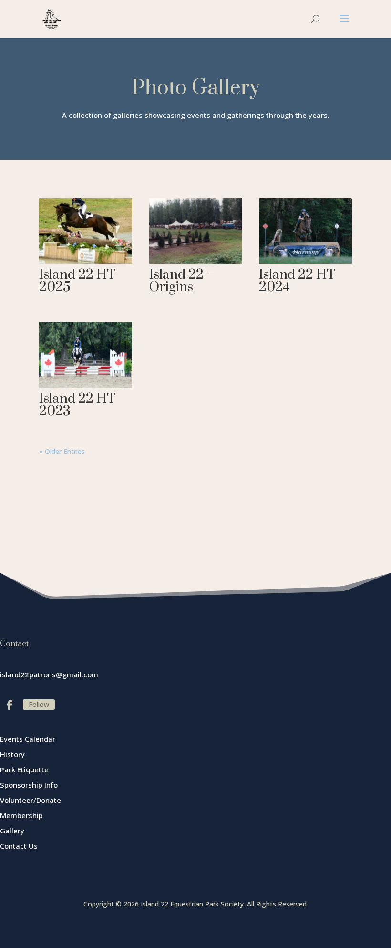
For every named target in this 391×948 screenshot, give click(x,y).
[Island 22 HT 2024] (305, 231)
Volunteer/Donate (30, 800)
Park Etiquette (24, 769)
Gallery (12, 830)
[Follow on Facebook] (9, 705)
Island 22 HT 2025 (77, 280)
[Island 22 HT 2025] (85, 231)
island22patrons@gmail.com (49, 674)
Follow (39, 704)
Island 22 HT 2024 (297, 280)
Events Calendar (27, 739)
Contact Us (19, 846)
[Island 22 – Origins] (195, 231)
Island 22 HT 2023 (77, 405)
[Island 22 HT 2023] (85, 355)
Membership (21, 815)
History (12, 754)
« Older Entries (62, 451)
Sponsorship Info (29, 785)
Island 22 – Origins (182, 280)
